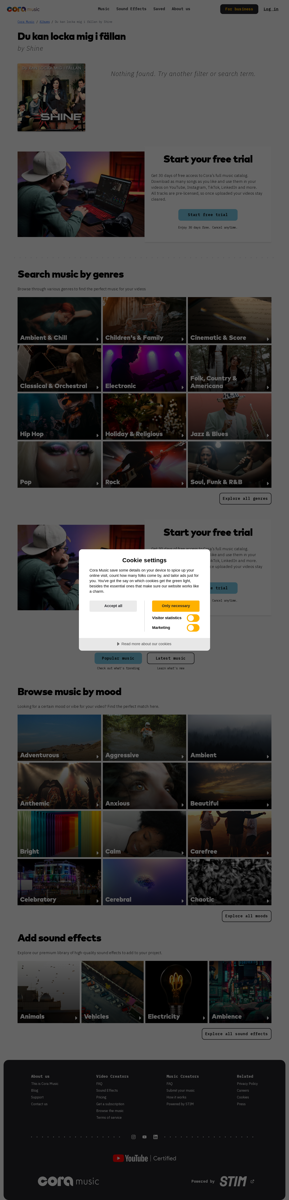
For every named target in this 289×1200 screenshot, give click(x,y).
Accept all (113, 606)
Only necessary (176, 606)
